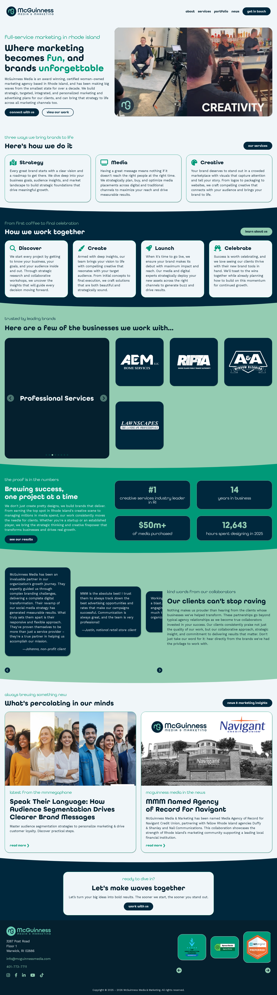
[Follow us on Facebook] (16, 975)
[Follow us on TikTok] (42, 975)
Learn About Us (256, 232)
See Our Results (21, 539)
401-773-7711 (16, 967)
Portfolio (221, 11)
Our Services (257, 146)
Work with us (138, 906)
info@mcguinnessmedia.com (28, 959)
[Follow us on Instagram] (8, 975)
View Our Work (58, 112)
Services (204, 11)
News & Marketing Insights (247, 703)
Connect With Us (22, 112)
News (235, 11)
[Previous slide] (10, 398)
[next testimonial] (159, 670)
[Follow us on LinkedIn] (24, 975)
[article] (70, 782)
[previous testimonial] (7, 670)
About (190, 11)
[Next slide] (103, 398)
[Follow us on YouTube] (32, 975)
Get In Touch (256, 11)
